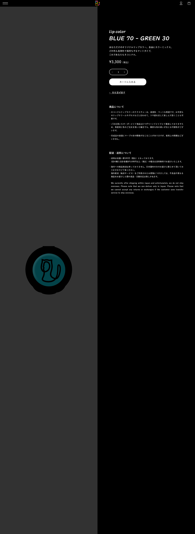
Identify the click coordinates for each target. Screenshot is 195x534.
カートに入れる (128, 82)
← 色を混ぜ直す (117, 92)
